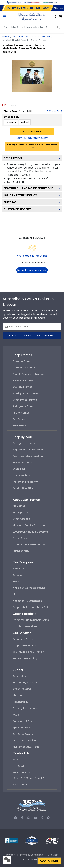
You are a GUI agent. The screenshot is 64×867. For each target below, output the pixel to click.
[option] (11, 122)
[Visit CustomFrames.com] (50, 2)
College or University (25, 443)
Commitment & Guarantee (29, 544)
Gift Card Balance (23, 734)
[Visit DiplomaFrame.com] (14, 2)
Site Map (53, 855)
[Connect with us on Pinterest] (42, 817)
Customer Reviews (17, 209)
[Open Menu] (4, 17)
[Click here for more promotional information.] (33, 148)
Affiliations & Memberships (29, 588)
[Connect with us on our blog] (48, 817)
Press (16, 581)
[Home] (32, 16)
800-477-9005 (22, 772)
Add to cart (32, 131)
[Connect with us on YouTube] (35, 817)
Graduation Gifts (23, 488)
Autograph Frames (24, 406)
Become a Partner (23, 639)
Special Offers (21, 727)
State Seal (19, 469)
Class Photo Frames (25, 400)
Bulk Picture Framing (25, 658)
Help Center (20, 784)
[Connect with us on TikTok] (22, 817)
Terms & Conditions (31, 855)
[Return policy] (31, 840)
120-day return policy (20, 195)
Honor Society (21, 475)
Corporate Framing (24, 645)
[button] (55, 17)
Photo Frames (21, 412)
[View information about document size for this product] (30, 111)
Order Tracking (22, 689)
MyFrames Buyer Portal (26, 747)
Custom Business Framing (28, 652)
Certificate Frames (24, 367)
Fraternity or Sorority (25, 482)
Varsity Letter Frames (25, 393)
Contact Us (20, 676)
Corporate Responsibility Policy (32, 607)
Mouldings (19, 506)
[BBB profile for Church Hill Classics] (11, 840)
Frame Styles (20, 538)
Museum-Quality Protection (29, 525)
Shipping (10, 202)
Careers (17, 575)
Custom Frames (22, 387)
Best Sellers (20, 425)
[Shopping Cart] (60, 17)
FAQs (16, 714)
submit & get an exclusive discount (32, 335)
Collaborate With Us (25, 626)
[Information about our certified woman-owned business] (52, 840)
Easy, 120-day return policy (32, 138)
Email (16, 759)
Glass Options (21, 519)
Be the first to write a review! (31, 270)
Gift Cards (19, 419)
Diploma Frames (22, 361)
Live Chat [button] (18, 766)
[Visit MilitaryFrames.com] (32, 2)
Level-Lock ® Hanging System (30, 531)
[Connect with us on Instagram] (28, 817)
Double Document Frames (28, 374)
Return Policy (20, 702)
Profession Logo (22, 462)
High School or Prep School (29, 449)
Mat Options (20, 512)
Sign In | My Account (25, 682)
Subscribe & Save (23, 721)
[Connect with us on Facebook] (15, 817)
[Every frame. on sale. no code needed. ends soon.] (32, 8)
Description (13, 158)
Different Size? (54, 111)
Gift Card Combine (24, 740)
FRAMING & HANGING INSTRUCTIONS (28, 188)
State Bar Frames (23, 380)
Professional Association (28, 456)
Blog (15, 594)
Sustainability (21, 551)
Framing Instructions (25, 708)
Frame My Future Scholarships (31, 620)
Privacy (10, 855)
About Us (18, 568)
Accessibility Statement (27, 601)
